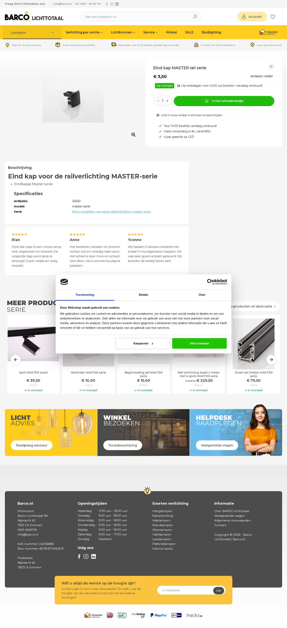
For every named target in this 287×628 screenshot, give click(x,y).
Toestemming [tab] (85, 294)
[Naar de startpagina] (34, 16)
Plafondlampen (164, 544)
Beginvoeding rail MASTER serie (143, 374)
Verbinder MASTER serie (88, 372)
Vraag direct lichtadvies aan (25, 3)
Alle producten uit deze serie (250, 306)
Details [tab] (143, 294)
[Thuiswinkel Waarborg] (268, 32)
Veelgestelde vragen (229, 516)
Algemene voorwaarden (232, 520)
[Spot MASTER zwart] (33, 344)
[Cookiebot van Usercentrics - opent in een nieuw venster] (210, 282)
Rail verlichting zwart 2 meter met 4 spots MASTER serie (199, 374)
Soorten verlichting (170, 503)
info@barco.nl (62, 3)
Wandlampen (162, 525)
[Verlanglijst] (272, 17)
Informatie (224, 503)
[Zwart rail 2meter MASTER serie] (253, 344)
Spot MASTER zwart (33, 372)
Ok (218, 590)
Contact (220, 525)
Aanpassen (140, 343)
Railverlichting (162, 516)
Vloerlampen (162, 530)
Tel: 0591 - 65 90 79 (87, 3)
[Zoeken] (195, 17)
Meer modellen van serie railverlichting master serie (111, 211)
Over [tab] (202, 294)
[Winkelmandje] (277, 16)
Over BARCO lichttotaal (231, 511)
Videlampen (161, 520)
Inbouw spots (162, 548)
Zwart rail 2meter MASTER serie (254, 374)
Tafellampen (161, 534)
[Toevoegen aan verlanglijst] (271, 67)
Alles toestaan (199, 343)
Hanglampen (162, 511)
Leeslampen (161, 539)
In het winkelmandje (227, 101)
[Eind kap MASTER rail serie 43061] (73, 100)
